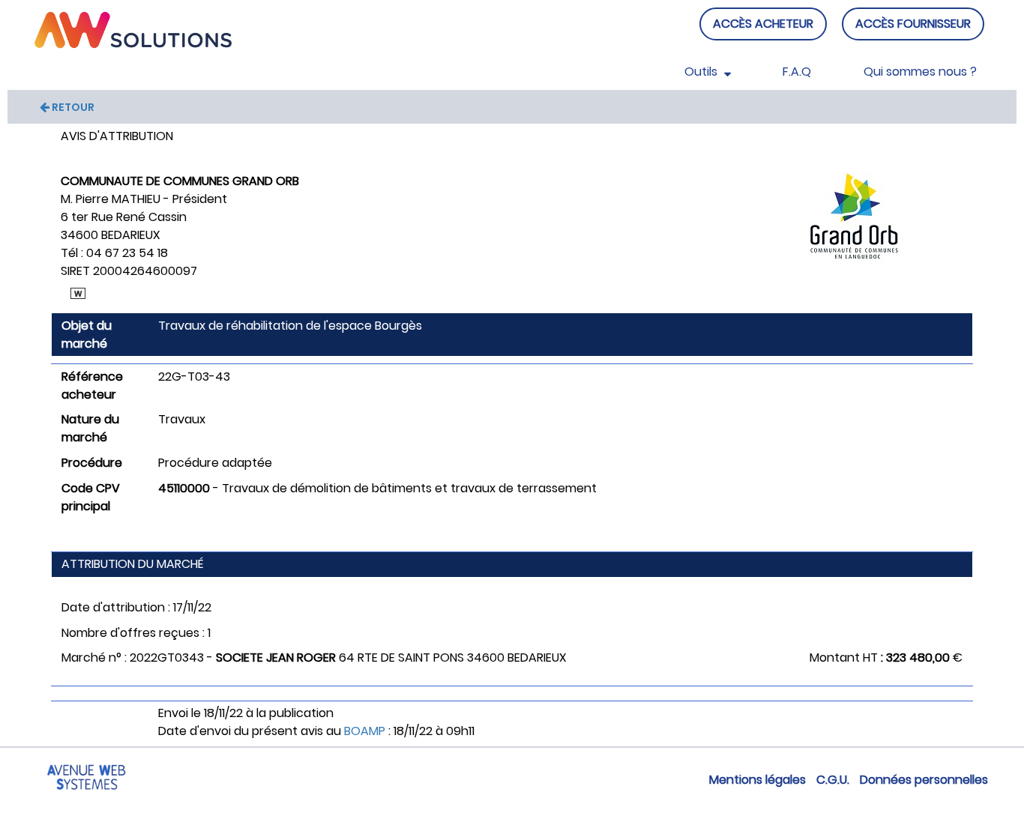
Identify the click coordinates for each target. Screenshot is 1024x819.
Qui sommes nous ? (920, 71)
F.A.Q (797, 71)
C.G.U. (832, 779)
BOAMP (364, 731)
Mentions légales (757, 779)
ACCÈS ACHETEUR (763, 23)
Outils (702, 71)
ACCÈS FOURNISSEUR (913, 23)
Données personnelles (924, 779)
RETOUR (71, 107)
